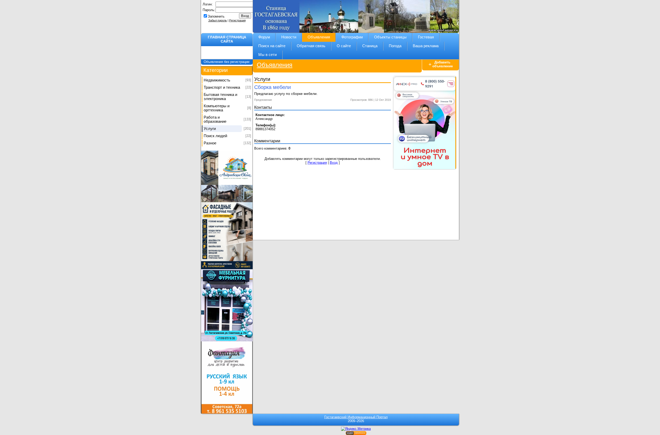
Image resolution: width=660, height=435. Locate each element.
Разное (210, 143)
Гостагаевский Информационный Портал (356, 417)
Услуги (210, 129)
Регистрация (237, 20)
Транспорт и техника (222, 87)
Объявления (274, 64)
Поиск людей (215, 136)
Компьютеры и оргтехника (216, 108)
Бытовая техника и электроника (220, 97)
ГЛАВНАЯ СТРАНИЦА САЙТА (227, 39)
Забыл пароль (217, 20)
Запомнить (216, 16)
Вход (334, 163)
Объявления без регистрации (227, 62)
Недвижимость (217, 80)
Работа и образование (215, 119)
